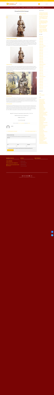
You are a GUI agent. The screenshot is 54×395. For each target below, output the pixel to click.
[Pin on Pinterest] (23, 120)
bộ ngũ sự (40, 99)
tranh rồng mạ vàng (41, 130)
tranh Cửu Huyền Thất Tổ (42, 126)
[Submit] (39, 4)
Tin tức (19, 7)
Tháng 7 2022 (41, 82)
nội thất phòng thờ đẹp (41, 117)
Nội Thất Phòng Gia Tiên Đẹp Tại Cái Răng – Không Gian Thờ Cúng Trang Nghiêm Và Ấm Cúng (43, 22)
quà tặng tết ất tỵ (41, 122)
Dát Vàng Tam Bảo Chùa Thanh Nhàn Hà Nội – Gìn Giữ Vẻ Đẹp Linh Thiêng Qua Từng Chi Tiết (43, 13)
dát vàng (44, 109)
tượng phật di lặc (41, 140)
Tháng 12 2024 (41, 44)
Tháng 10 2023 (41, 65)
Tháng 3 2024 (41, 58)
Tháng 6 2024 (41, 53)
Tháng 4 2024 (41, 56)
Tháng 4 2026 (41, 41)
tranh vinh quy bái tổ (41, 134)
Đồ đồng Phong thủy (35, 7)
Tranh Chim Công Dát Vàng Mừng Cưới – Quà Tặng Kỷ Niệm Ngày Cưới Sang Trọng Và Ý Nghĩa (43, 30)
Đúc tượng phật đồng (28, 7)
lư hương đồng (45, 112)
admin (25, 13)
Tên (8, 144)
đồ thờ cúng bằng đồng (44, 143)
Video (40, 7)
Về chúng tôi (16, 7)
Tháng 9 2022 (41, 79)
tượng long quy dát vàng (42, 139)
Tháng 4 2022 (41, 84)
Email (18, 144)
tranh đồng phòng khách (42, 135)
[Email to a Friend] (21, 120)
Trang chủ (11, 7)
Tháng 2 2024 (41, 59)
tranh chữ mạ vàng (41, 125)
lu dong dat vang (41, 112)
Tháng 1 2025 (41, 42)
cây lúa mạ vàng (41, 104)
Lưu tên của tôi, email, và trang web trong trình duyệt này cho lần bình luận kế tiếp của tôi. (20, 148)
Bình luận (8, 137)
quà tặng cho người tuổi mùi (42, 118)
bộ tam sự (43, 99)
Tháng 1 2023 (41, 73)
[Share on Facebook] (18, 120)
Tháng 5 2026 (41, 39)
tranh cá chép (45, 125)
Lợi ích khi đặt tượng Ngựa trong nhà (30, 131)
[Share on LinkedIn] (24, 120)
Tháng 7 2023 (41, 70)
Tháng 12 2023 (41, 62)
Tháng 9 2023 (41, 67)
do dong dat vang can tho (42, 108)
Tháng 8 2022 (41, 81)
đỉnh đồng (40, 143)
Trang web (28, 144)
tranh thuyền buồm (41, 131)
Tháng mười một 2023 (42, 64)
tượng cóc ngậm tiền (41, 136)
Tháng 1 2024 (41, 61)
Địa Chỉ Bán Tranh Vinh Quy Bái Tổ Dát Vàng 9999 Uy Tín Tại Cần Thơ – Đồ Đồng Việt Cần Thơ (43, 18)
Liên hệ (43, 7)
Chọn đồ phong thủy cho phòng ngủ (12, 131)
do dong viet (40, 109)
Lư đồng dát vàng (44, 113)
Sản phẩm (23, 7)
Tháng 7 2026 (41, 36)
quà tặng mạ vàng (41, 121)
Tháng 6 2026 (41, 38)
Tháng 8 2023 (41, 68)
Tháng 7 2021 (41, 87)
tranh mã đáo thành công (42, 127)
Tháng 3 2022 (41, 85)
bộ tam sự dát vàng (41, 100)
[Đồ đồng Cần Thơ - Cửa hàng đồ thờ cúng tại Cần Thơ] (12, 4)
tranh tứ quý (45, 131)
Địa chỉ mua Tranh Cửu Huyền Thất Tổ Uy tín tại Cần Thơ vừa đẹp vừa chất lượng (43, 26)
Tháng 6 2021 (41, 88)
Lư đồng (40, 113)
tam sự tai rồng (45, 122)
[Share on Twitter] (20, 120)
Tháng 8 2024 (41, 50)
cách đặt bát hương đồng (42, 103)
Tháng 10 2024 (41, 47)
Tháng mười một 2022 (42, 76)
